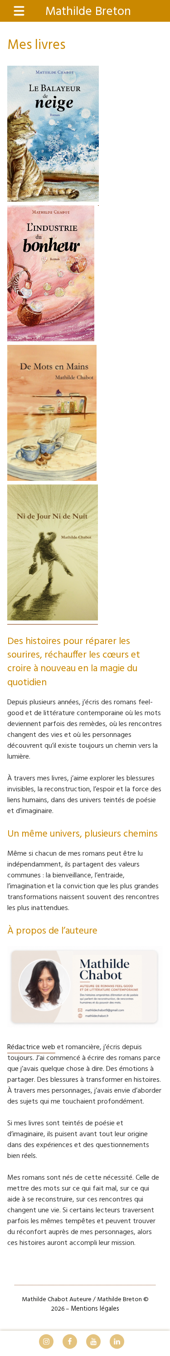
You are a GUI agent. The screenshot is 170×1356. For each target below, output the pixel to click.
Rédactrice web (31, 1047)
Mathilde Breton (88, 12)
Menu (24, 11)
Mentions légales (95, 1309)
